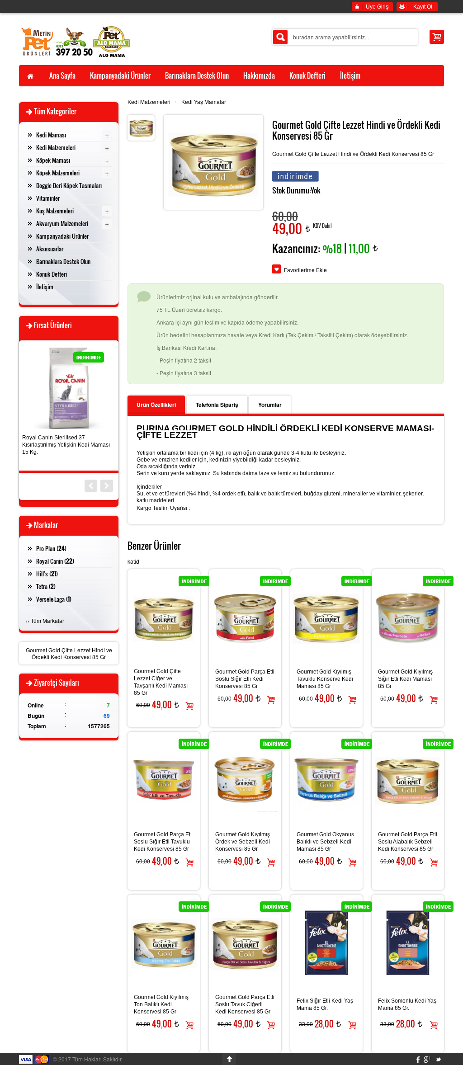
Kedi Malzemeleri (149, 101)
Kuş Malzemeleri (55, 210)
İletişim (44, 286)
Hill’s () (47, 573)
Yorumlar (270, 405)
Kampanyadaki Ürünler (62, 235)
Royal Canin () (55, 560)
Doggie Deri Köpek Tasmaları (69, 185)
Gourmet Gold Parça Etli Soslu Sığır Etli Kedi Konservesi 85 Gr (244, 679)
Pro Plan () (51, 548)
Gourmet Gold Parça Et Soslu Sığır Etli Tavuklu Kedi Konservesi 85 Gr (162, 841)
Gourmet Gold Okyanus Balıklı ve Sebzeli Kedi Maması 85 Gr (325, 841)
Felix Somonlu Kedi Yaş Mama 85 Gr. (407, 1004)
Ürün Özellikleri (156, 405)
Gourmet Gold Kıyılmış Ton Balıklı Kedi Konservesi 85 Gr (161, 1004)
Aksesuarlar (49, 248)
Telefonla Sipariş (217, 405)
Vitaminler (48, 198)
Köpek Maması (53, 160)
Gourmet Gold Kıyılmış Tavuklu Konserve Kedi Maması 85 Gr (325, 679)
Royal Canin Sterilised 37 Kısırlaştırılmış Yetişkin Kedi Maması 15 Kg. (66, 444)
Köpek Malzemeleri (58, 172)
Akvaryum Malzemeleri (62, 223)
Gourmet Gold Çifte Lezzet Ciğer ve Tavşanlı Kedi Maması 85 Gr (161, 682)
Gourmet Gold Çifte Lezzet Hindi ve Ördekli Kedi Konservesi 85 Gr (69, 653)
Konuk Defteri (51, 273)
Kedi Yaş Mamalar (203, 101)
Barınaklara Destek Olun (63, 261)
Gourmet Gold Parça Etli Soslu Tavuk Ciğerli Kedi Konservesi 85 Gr (244, 1004)
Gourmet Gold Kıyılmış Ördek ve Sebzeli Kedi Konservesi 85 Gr (242, 841)
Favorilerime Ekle (305, 269)
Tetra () (46, 586)
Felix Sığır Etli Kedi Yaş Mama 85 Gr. (325, 1004)
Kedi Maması (51, 134)
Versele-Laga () (53, 598)
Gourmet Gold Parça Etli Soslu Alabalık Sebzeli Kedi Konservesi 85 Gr (407, 841)
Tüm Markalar (47, 620)
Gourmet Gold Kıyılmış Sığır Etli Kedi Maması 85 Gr (405, 679)
